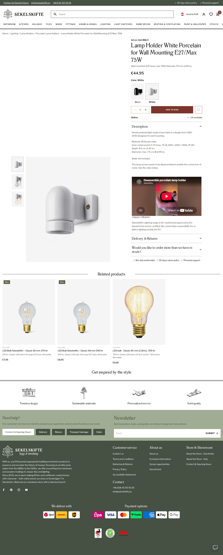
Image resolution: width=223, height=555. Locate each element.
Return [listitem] (58, 432)
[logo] (24, 14)
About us (153, 453)
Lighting (14, 33)
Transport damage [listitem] (79, 432)
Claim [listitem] (99, 432)
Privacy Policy (120, 469)
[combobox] (115, 14)
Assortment (155, 469)
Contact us (118, 453)
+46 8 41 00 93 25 (62, 3)
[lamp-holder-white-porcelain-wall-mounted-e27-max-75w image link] (68, 209)
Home (5, 33)
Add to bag (172, 110)
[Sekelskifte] (38, 452)
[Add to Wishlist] (198, 109)
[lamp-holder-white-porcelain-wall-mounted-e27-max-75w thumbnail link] (18, 164)
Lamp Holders (27, 33)
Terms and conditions (123, 459)
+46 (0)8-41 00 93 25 (123, 487)
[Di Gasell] (98, 533)
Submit (210, 433)
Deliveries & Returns (123, 464)
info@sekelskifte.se (40, 3)
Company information (160, 459)
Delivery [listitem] (43, 432)
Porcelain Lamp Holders (47, 33)
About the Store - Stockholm (200, 453)
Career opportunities (159, 464)
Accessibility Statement (124, 474)
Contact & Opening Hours (16, 3)
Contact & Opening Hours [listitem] (18, 432)
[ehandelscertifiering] (110, 533)
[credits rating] (123, 533)
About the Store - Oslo (197, 459)
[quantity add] (145, 109)
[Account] (204, 14)
